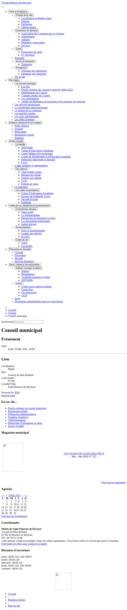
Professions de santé (31, 52)
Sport (17, 298)
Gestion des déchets (31, 233)
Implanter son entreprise (33, 73)
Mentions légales (16, 599)
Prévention (20, 255)
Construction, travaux (26, 209)
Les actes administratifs (27, 116)
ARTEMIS (27, 147)
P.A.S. (24, 162)
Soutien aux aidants (31, 178)
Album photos (28, 27)
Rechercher (7, 321)
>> (26, 495)
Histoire (25, 21)
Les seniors (21, 169)
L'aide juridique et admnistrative (31, 165)
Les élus (25, 86)
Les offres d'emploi (25, 119)
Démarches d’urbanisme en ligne (38, 218)
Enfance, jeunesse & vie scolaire (25, 123)
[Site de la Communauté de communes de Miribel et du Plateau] (63, 581)
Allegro (25, 271)
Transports (26, 64)
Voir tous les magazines (113, 482)
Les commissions (30, 98)
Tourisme (19, 58)
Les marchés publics (25, 113)
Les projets (27, 245)
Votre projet (27, 212)
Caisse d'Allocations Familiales (37, 150)
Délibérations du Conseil (34, 92)
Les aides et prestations (27, 190)
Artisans (25, 39)
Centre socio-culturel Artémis (36, 286)
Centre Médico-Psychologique (37, 153)
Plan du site (14, 605)
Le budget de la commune (28, 110)
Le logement (21, 186)
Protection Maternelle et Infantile (38, 159)
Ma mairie (14, 80)
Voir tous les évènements (14, 516)
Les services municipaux (27, 104)
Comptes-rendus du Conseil (35, 95)
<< (2, 495)
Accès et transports (25, 61)
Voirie (24, 243)
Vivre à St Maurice (18, 11)
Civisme (19, 252)
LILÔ (24, 295)
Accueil (12, 593)
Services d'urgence (24, 261)
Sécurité (19, 258)
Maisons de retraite (31, 175)
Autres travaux (29, 224)
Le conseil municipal (25, 83)
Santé (18, 49)
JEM (17, 392)
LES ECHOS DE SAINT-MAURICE (84, 453)
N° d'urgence (28, 55)
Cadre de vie (22, 240)
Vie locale (20, 76)
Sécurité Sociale (29, 199)
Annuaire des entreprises (34, 70)
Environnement (23, 227)
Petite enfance (22, 125)
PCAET (25, 236)
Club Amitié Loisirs (31, 172)
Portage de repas (29, 184)
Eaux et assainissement (33, 230)
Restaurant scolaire (24, 134)
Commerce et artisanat (27, 30)
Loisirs (19, 283)
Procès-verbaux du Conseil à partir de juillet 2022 (47, 89)
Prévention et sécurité (19, 249)
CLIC (24, 181)
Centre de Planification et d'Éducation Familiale (46, 156)
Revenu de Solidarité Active (35, 196)
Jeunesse (19, 137)
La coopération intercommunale (31, 107)
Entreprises (21, 67)
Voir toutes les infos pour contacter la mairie (24, 543)
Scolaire (19, 128)
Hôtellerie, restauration (33, 42)
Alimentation (28, 36)
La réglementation (30, 215)
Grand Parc (27, 289)
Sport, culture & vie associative (24, 264)
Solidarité (26, 202)
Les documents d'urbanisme (35, 221)
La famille (20, 144)
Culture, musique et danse (28, 268)
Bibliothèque (28, 274)
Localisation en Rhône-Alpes (36, 18)
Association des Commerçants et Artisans (42, 33)
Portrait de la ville (24, 15)
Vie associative (29, 292)
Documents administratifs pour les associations (39, 301)
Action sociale (16, 141)
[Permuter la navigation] (2, 6)
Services (25, 45)
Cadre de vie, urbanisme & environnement (29, 205)
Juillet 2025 (14, 495)
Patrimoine (26, 24)
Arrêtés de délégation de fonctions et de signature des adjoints (53, 101)
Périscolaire (21, 131)
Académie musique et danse (35, 277)
